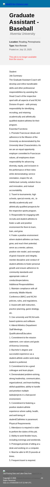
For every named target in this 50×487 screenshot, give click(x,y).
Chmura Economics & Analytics (28, 478)
